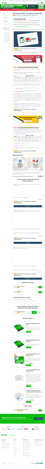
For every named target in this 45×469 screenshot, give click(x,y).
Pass (14, 455)
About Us (14, 441)
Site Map (13, 463)
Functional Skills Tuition (16, 449)
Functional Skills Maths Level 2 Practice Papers (7, 37)
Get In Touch (38, 418)
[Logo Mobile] (8, 3)
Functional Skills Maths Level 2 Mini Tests (7, 32)
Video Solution (39, 312)
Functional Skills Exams (26, 452)
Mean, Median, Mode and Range (22, 26)
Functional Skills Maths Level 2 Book (7, 30)
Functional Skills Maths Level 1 (27, 444)
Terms (9, 463)
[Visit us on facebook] (38, 434)
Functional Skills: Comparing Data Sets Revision (7, 18)
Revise (40, 410)
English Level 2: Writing (26, 449)
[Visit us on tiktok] (43, 434)
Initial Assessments (36, 441)
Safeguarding (15, 447)
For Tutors (14, 452)
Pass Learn (14, 457)
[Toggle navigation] (42, 3)
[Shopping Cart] (37, 3)
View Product (28, 331)
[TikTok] (37, 161)
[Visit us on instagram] (40, 434)
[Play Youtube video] (28, 39)
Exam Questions (28, 312)
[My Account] (40, 3)
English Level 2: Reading (26, 447)
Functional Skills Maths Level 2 (27, 441)
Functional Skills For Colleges (38, 444)
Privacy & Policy (4, 463)
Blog (14, 444)
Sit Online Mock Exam (7, 22)
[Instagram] (33, 161)
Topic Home (6, 15)
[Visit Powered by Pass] (37, 463)
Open (40, 287)
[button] (28, 206)
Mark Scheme (34, 312)
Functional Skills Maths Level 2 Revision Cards (7, 35)
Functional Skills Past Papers (26, 455)
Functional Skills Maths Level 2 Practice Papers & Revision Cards (7, 40)
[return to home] (8, 435)
